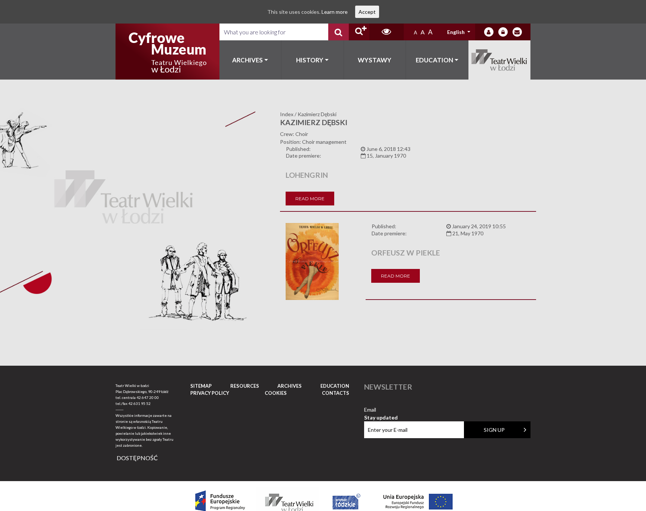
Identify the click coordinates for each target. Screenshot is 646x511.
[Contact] (517, 32)
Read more (309, 198)
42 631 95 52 (139, 403)
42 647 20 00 (147, 397)
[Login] (488, 32)
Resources (244, 386)
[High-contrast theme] (386, 32)
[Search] (338, 32)
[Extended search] (359, 32)
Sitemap (201, 386)
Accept (367, 12)
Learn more (335, 12)
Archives (247, 60)
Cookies (276, 393)
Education (434, 60)
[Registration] (503, 32)
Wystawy (374, 60)
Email (381, 410)
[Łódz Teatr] (167, 51)
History (309, 60)
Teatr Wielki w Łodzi (499, 60)
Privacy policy (209, 393)
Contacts (335, 393)
